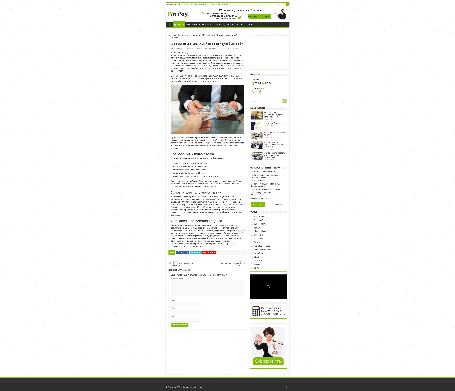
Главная (170, 24)
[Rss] (273, 4)
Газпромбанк (260, 220)
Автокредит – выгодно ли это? (274, 133)
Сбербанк (258, 253)
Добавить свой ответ (259, 198)
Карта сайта (203, 4)
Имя (173, 300)
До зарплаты (260, 224)
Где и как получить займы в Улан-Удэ (231, 263)
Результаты (279, 205)
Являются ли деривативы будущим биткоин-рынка (274, 114)
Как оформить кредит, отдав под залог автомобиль (274, 155)
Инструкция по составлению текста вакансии (273, 144)
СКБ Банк (258, 257)
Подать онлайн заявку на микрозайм (222, 24)
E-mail (174, 308)
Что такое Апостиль (273, 123)
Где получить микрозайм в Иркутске (183, 263)
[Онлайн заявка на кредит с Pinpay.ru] (178, 13)
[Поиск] (287, 4)
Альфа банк (259, 216)
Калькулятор (247, 24)
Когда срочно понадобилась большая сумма (265, 176)
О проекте (193, 4)
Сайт (173, 316)
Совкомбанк (260, 260)
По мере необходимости (264, 172)
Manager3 (178, 48)
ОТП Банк (258, 238)
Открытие (258, 235)
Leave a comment (218, 48)
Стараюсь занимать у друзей (266, 189)
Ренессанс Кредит (262, 249)
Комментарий (177, 278)
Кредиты (178, 24)
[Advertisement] (269, 53)
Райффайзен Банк (262, 246)
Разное (257, 242)
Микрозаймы (192, 24)
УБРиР (257, 268)
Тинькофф (258, 264)
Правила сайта (215, 4)
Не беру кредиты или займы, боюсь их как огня (265, 185)
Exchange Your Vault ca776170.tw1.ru (261, 194)
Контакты (225, 4)
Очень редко (259, 180)
